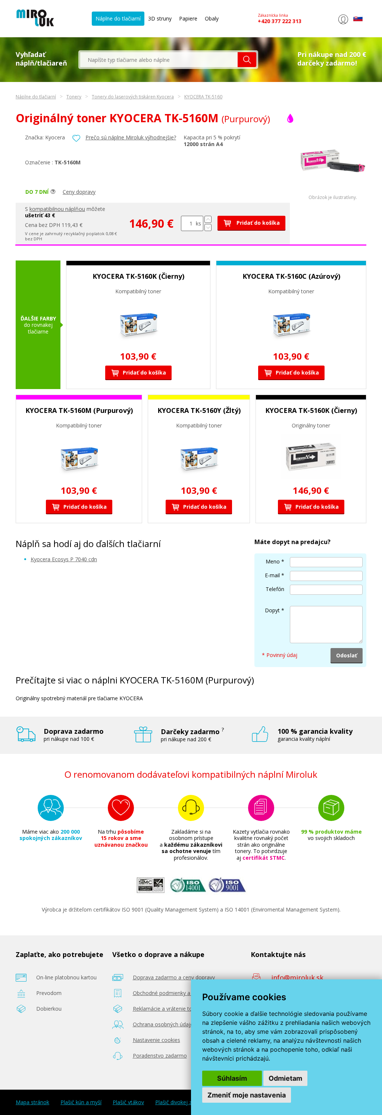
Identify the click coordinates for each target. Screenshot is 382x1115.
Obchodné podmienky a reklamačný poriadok (187, 992)
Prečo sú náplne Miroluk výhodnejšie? (130, 137)
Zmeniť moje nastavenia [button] (246, 1095)
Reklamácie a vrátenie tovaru (168, 1008)
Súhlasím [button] (232, 1078)
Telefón (275, 589)
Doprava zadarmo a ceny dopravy (174, 977)
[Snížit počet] (208, 227)
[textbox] (159, 59)
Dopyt (272, 610)
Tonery (73, 97)
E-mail (272, 575)
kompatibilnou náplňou (57, 208)
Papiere (188, 18)
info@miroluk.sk (297, 977)
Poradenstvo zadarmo (160, 1055)
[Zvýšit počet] (208, 219)
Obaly (212, 18)
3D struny (160, 18)
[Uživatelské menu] (343, 24)
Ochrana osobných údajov (164, 1024)
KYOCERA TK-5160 (203, 97)
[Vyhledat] (247, 59)
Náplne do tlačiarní (118, 18)
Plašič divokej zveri (177, 1102)
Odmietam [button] (285, 1078)
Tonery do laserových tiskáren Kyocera (133, 97)
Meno (273, 561)
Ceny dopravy (79, 191)
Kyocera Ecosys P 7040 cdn (64, 559)
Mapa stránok (32, 1102)
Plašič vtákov (128, 1102)
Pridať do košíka (257, 222)
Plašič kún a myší (80, 1102)
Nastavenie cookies (156, 1039)
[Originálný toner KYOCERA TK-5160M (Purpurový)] (332, 192)
